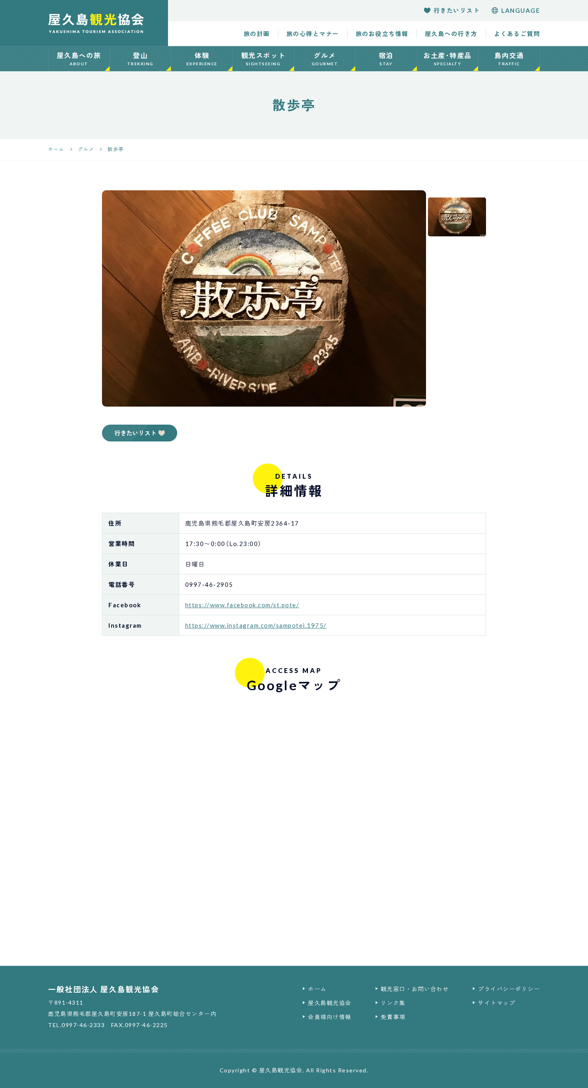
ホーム (317, 988)
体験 (202, 58)
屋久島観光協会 (330, 1002)
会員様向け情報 (330, 1016)
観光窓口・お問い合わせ (415, 988)
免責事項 (393, 1016)
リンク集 (393, 1002)
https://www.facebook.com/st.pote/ (242, 604)
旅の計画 (257, 33)
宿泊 (386, 58)
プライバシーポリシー (509, 988)
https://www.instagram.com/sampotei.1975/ (256, 625)
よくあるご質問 (517, 33)
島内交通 (509, 58)
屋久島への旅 (79, 58)
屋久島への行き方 (451, 33)
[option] (264, 298)
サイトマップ (496, 1002)
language (520, 10)
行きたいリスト (457, 10)
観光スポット (263, 58)
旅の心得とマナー (312, 33)
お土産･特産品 (447, 58)
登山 (140, 58)
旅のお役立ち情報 (382, 33)
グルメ (325, 58)
